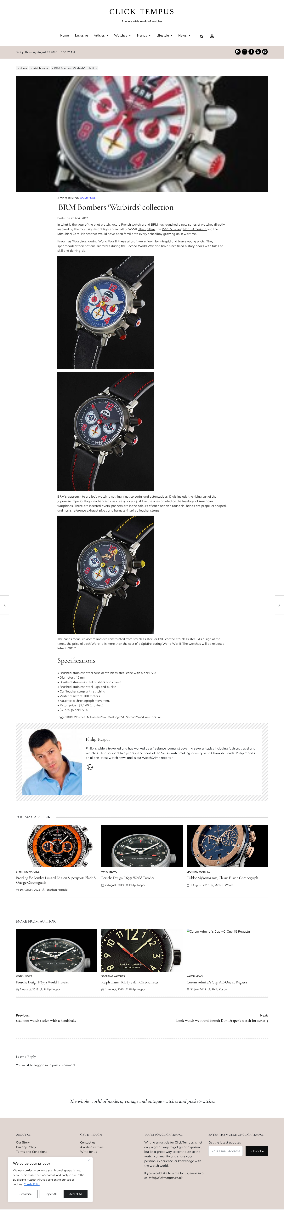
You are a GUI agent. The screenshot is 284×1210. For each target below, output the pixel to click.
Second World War (138, 717)
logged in (41, 1065)
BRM (154, 224)
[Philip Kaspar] (52, 762)
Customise (25, 1194)
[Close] (88, 1160)
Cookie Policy (32, 1184)
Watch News (88, 197)
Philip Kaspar (98, 739)
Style (75, 197)
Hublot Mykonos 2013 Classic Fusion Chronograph (222, 878)
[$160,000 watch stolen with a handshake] (4, 605)
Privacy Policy (26, 1147)
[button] (101, 35)
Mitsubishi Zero (68, 234)
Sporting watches (28, 871)
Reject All (50, 1194)
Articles (99, 35)
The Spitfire (146, 229)
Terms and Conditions (31, 1152)
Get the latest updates (224, 1142)
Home (64, 35)
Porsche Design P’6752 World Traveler (127, 878)
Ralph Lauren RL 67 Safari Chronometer (129, 982)
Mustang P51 (116, 717)
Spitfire (156, 717)
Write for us (88, 1152)
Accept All (75, 1194)
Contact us (87, 1142)
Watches (120, 35)
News (182, 35)
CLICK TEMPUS (142, 11)
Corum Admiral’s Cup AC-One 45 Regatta (217, 982)
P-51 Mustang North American (184, 229)
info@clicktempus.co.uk (165, 1178)
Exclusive (81, 35)
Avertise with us (92, 1147)
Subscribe (257, 1151)
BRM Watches (76, 717)
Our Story (23, 1142)
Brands (142, 35)
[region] (50, 1179)
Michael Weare (224, 885)
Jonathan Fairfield (56, 889)
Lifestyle (162, 35)
